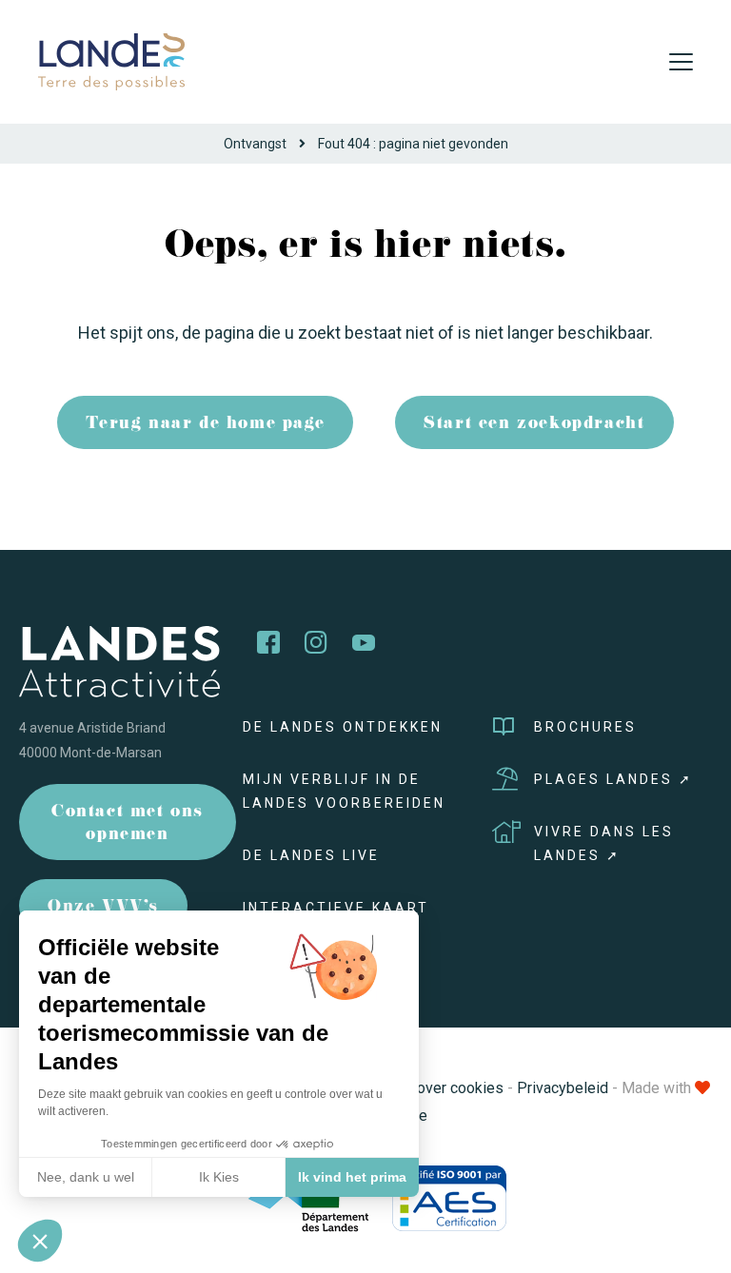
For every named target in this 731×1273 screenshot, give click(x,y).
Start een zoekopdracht (534, 425)
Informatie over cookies (424, 1088)
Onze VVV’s (103, 908)
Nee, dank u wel (85, 1177)
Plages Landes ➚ (613, 779)
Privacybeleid (562, 1088)
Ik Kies (219, 1177)
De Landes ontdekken (343, 726)
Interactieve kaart (336, 907)
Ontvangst (255, 143)
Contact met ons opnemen (127, 824)
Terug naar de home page (205, 425)
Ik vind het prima (352, 1177)
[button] (40, 1240)
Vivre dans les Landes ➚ (604, 843)
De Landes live (311, 855)
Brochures (585, 726)
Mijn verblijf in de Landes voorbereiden (344, 791)
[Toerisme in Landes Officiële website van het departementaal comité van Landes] (111, 60)
